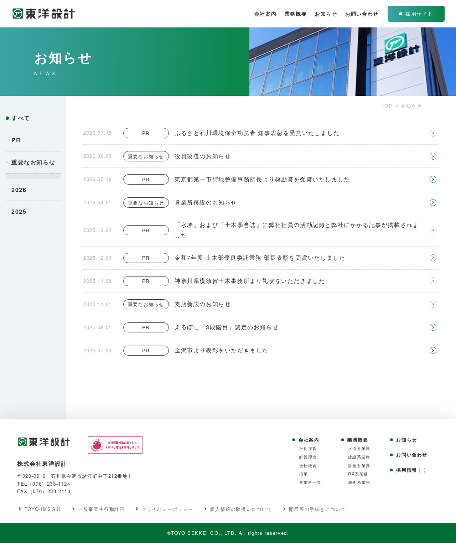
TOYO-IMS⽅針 (43, 508)
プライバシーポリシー (167, 508)
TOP (387, 105)
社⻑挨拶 (308, 448)
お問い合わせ (362, 13)
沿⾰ (303, 473)
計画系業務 (359, 465)
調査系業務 (359, 482)
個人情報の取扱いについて (241, 508)
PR (16, 140)
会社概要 (308, 465)
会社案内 (265, 13)
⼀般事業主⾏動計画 (101, 508)
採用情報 (406, 470)
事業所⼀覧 (310, 482)
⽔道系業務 (359, 448)
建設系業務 (359, 457)
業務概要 (296, 13)
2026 (18, 190)
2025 (18, 211)
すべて (20, 118)
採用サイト (419, 13)
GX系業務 (358, 473)
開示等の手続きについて (317, 508)
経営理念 (308, 457)
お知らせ (326, 13)
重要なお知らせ (33, 162)
